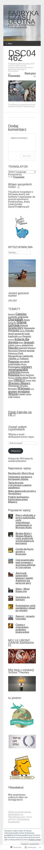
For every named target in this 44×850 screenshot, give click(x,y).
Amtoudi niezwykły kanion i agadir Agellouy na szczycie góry (24, 578)
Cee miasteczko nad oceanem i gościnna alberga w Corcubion (20, 68)
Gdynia (13, 325)
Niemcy (32, 348)
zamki (22, 394)
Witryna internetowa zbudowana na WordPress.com (19, 814)
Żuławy (16, 397)
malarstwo (27, 345)
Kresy (21, 343)
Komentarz (27, 156)
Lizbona (18, 345)
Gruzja (12, 327)
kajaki (27, 334)
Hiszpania (29, 328)
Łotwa (28, 394)
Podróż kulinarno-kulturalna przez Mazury (18, 499)
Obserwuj (15, 451)
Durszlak (15, 319)
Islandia (29, 330)
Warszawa (14, 386)
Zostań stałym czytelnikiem (17, 428)
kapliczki (13, 336)
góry (20, 327)
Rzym (22, 375)
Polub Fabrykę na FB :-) (20, 413)
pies (18, 359)
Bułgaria (11, 314)
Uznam (28, 380)
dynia (27, 320)
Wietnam (23, 388)
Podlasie (24, 358)
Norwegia (13, 351)
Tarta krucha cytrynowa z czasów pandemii (20, 485)
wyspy (12, 391)
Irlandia (22, 331)
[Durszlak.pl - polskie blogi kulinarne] (15, 787)
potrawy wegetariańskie (20, 368)
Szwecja (11, 378)
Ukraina (10, 380)
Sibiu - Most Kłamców (23, 590)
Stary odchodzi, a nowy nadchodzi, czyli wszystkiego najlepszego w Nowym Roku (25, 521)
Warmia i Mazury (19, 383)
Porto (24, 364)
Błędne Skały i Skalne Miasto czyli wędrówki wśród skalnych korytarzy (25, 538)
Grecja (24, 325)
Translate (18, 176)
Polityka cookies (35, 840)
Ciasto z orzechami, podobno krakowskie (22, 628)
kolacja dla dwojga (18, 340)
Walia (34, 380)
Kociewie (11, 340)
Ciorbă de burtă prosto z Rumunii (24, 551)
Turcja (32, 377)
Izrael (11, 333)
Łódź (10, 397)
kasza (20, 336)
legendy (29, 342)
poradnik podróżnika (18, 362)
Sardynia (30, 375)
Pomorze (13, 361)
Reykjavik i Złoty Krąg (21, 473)
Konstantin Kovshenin (18, 820)
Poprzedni (14, 74)
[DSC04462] (22, 100)
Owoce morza (26, 350)
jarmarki (19, 333)
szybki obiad (21, 377)
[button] (22, 273)
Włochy (13, 393)
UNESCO (19, 380)
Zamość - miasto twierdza (25, 617)
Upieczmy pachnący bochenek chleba (20, 478)
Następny (30, 74)
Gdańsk (22, 322)
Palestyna (13, 353)
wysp (32, 389)
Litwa (11, 345)
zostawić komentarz (24, 106)
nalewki (23, 348)
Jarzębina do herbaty (23, 598)
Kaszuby (26, 336)
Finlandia (12, 323)
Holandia (13, 330)
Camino (21, 314)
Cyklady (12, 316)
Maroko (13, 347)
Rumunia (14, 374)
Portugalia (14, 367)
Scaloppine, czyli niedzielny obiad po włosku (25, 608)
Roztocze (25, 372)
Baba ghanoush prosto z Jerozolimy (22, 492)
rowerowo (14, 372)
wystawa (24, 391)
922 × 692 (15, 65)
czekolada (23, 317)
